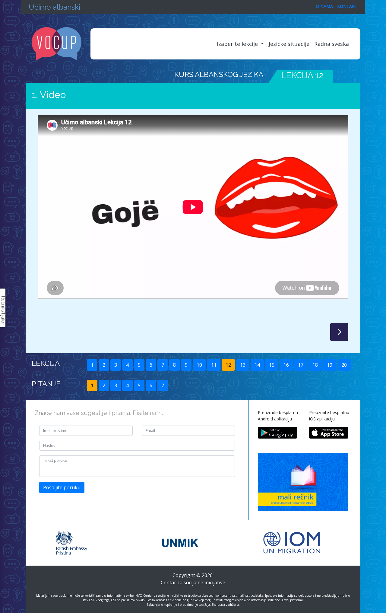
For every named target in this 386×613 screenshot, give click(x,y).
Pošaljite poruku (62, 487)
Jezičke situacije (289, 43)
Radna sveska (331, 43)
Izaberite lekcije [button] (238, 43)
